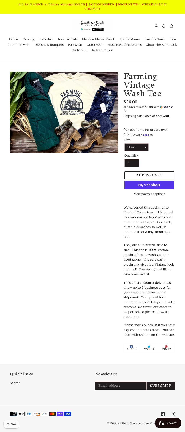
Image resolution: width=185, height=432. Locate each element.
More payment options (149, 194)
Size (127, 140)
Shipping (130, 116)
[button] (149, 109)
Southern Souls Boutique (133, 423)
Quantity (131, 155)
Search (15, 383)
